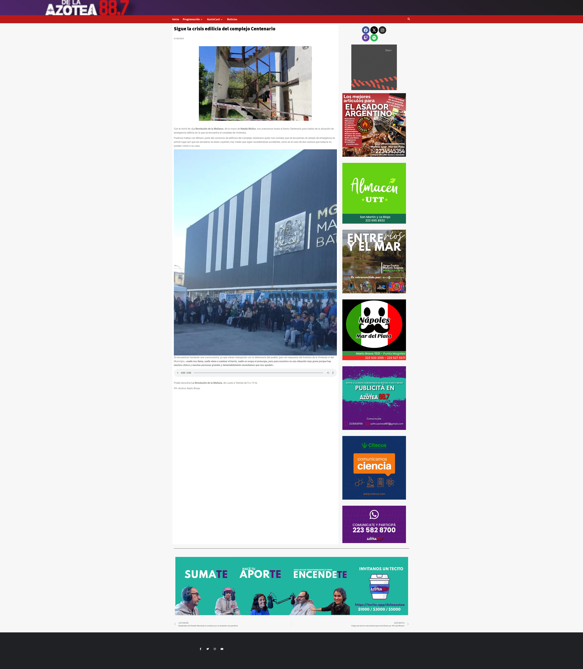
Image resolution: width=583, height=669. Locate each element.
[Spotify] (374, 37)
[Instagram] (382, 30)
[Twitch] (366, 37)
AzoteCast (213, 19)
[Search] (409, 19)
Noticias (232, 19)
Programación (191, 19)
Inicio (175, 19)
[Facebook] (366, 30)
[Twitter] (208, 649)
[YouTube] (222, 649)
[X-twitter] (374, 30)
